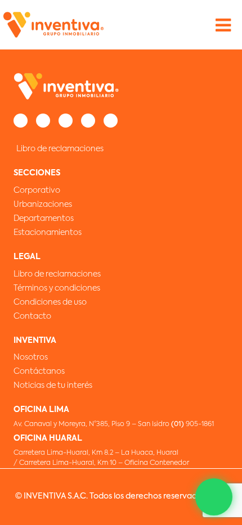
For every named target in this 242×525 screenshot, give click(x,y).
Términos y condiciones (57, 288)
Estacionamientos (48, 233)
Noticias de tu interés (53, 386)
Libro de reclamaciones (60, 149)
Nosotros (31, 357)
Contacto (32, 316)
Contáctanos (39, 371)
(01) (178, 424)
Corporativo (37, 190)
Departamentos (44, 219)
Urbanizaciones (43, 205)
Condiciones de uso (50, 302)
